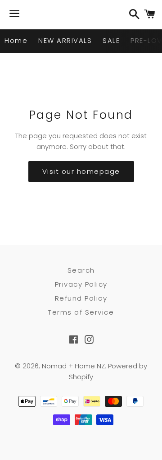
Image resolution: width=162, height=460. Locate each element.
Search (81, 270)
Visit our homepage (81, 171)
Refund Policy (81, 298)
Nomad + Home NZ (73, 366)
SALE (111, 40)
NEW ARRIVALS (65, 40)
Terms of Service (81, 312)
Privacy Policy (81, 284)
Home (15, 40)
